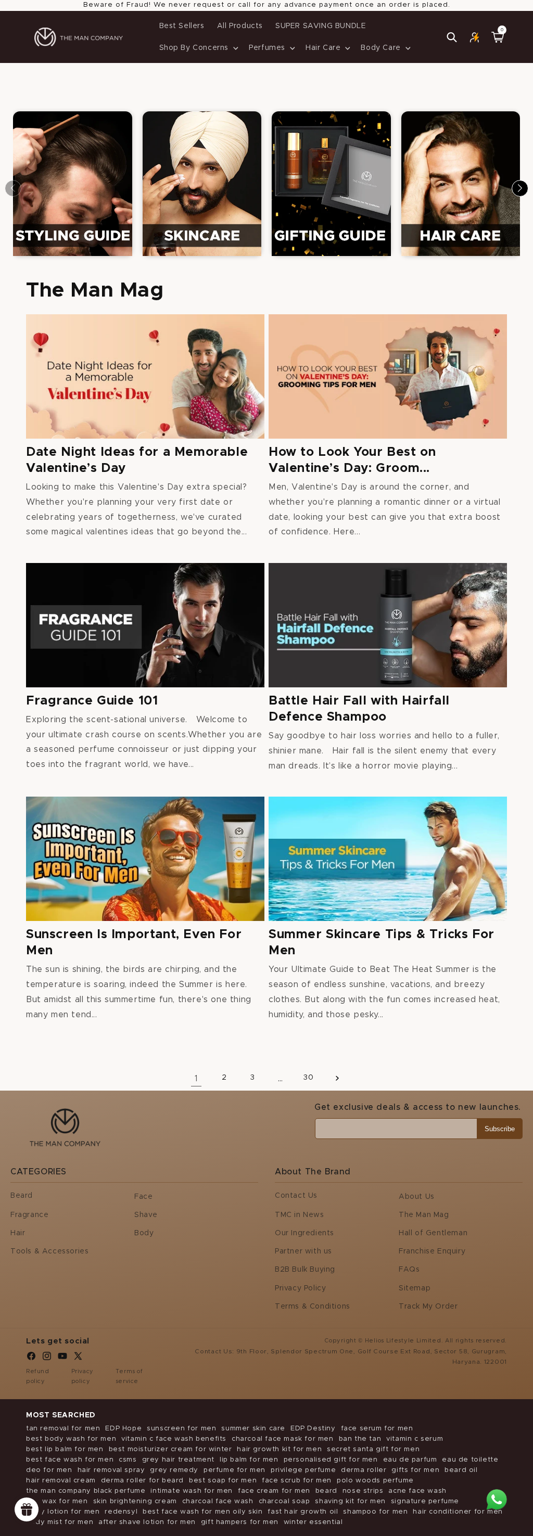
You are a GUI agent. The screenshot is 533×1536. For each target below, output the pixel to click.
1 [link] (196, 1078)
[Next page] (336, 1078)
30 (308, 1077)
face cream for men (274, 1491)
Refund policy (37, 1376)
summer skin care (253, 1428)
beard (326, 1491)
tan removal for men (63, 1428)
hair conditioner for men (457, 1511)
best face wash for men (69, 1459)
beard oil (461, 1470)
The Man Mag (424, 1215)
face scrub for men (297, 1480)
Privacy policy (82, 1376)
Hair (17, 1233)
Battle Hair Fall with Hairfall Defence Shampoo (359, 709)
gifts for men (415, 1470)
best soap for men (223, 1480)
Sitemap (414, 1288)
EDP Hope (123, 1428)
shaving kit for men (350, 1501)
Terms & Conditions (312, 1306)
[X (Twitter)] (78, 1358)
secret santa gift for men (373, 1449)
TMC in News (299, 1215)
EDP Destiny (313, 1428)
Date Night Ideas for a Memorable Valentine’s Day (137, 460)
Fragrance (29, 1215)
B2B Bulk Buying (305, 1269)
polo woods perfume (375, 1480)
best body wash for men (71, 1439)
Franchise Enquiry (432, 1251)
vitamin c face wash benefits (173, 1439)
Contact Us (296, 1195)
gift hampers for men (239, 1522)
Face (143, 1196)
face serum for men (377, 1428)
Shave (146, 1215)
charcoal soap (284, 1501)
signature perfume (425, 1501)
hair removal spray (111, 1470)
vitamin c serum (414, 1439)
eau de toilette (470, 1459)
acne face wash (417, 1491)
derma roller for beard (142, 1480)
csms (127, 1459)
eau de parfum (410, 1459)
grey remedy (174, 1470)
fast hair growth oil (303, 1511)
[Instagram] (47, 1358)
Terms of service (129, 1376)
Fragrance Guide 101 (92, 701)
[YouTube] (62, 1358)
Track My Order (428, 1306)
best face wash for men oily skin (202, 1511)
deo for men (49, 1470)
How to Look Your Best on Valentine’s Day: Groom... (352, 460)
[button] (198, 48)
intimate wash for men (191, 1491)
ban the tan (360, 1439)
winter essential (313, 1522)
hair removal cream (61, 1480)
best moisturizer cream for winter (170, 1449)
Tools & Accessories (49, 1251)
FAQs (409, 1269)
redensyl (121, 1511)
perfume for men (234, 1470)
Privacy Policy (300, 1288)
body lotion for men (62, 1511)
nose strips (363, 1491)
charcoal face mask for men (283, 1439)
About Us (417, 1196)
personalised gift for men (331, 1459)
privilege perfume (303, 1470)
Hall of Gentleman (433, 1233)
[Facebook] (31, 1358)
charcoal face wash (217, 1501)
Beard (21, 1195)
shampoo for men (375, 1511)
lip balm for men (249, 1459)
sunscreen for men (181, 1428)
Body (144, 1233)
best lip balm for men (65, 1449)
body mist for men (59, 1522)
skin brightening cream (135, 1501)
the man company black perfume (85, 1491)
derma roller (363, 1470)
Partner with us (303, 1251)
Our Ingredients (304, 1233)
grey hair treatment (178, 1459)
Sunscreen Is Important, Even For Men (134, 942)
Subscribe (500, 1129)
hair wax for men (57, 1501)
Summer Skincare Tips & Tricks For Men (381, 942)
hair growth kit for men (279, 1449)
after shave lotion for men (147, 1522)
